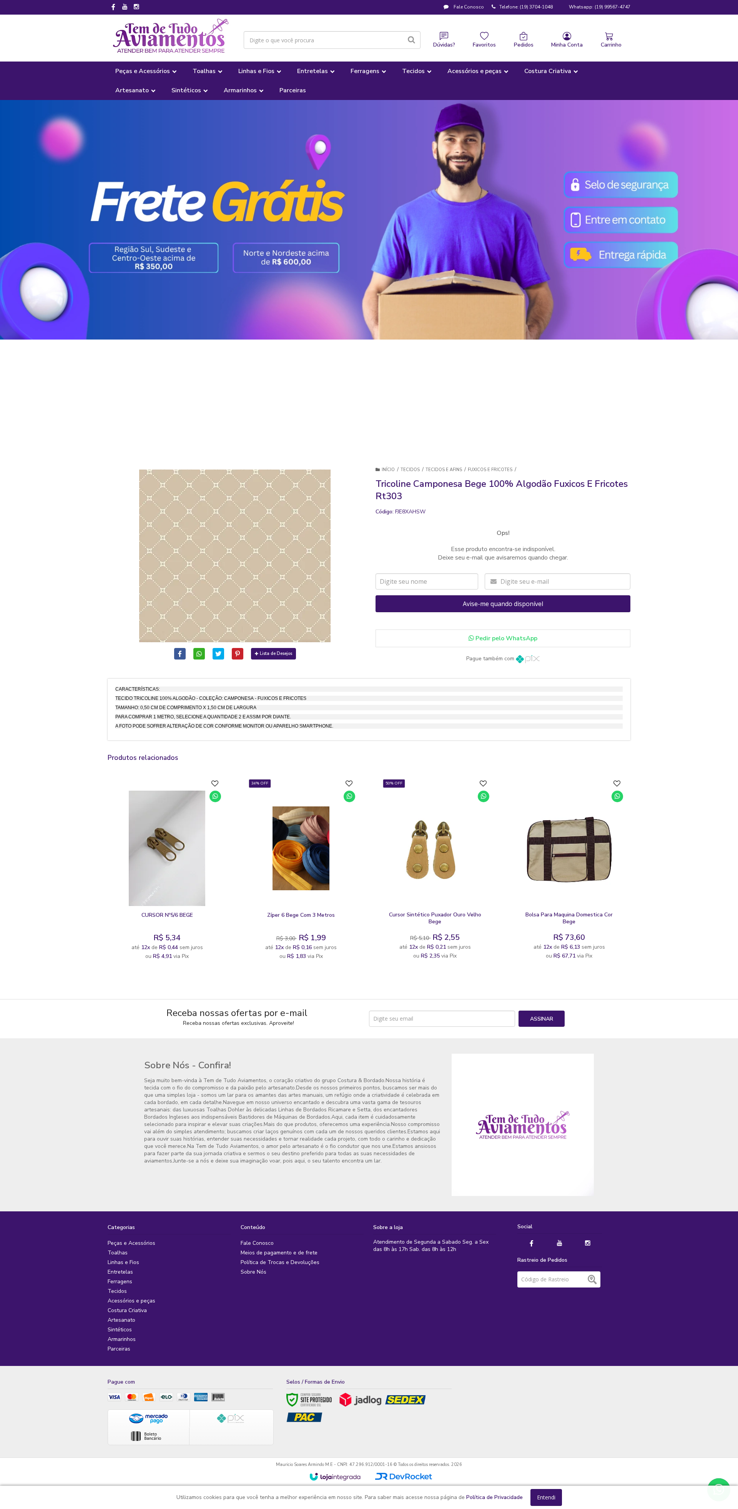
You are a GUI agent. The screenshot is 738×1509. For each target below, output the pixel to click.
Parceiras (119, 1348)
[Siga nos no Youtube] (125, 7)
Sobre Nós (253, 1272)
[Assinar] (542, 1019)
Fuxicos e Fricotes (490, 470)
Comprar (185, 898)
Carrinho (611, 44)
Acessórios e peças (131, 1300)
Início (388, 470)
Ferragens (120, 1281)
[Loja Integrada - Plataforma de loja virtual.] (335, 1476)
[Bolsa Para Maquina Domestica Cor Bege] (569, 871)
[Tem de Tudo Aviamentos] (170, 36)
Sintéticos (120, 1329)
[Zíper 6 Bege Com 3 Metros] (300, 871)
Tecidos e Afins (444, 470)
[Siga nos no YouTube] (559, 1243)
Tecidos (410, 470)
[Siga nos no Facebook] (113, 8)
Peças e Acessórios (131, 1243)
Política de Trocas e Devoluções (280, 1262)
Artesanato (121, 1320)
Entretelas (120, 1272)
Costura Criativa (127, 1310)
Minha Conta (567, 44)
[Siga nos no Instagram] (136, 7)
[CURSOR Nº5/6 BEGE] (167, 871)
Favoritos (484, 44)
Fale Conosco (468, 7)
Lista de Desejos (276, 653)
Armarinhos (122, 1339)
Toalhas (118, 1252)
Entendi (546, 1497)
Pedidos (524, 44)
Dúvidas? (444, 44)
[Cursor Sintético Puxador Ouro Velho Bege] (434, 871)
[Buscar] (411, 40)
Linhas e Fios (123, 1262)
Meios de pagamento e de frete (279, 1252)
